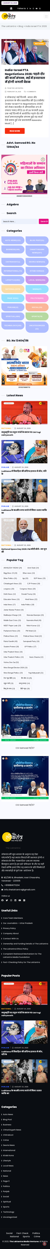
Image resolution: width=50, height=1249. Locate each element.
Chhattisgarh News (37, 251)
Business (13, 249)
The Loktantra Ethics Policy (15, 949)
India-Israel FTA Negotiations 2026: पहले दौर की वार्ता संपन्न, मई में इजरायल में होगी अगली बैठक (25, 76)
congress (9, 589)
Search (44, 221)
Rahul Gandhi (10, 641)
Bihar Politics (10, 578)
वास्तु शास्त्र (24, 683)
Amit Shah (33, 568)
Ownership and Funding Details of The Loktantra (25, 943)
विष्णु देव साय (9, 689)
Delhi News (10, 594)
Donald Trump (28, 594)
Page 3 (12, 298)
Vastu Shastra (36, 657)
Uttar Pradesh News (13, 652)
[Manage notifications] (44, 1244)
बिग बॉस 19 (26, 678)
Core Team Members (13, 918)
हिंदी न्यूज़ (25, 689)
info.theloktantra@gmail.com (19, 889)
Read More (15, 131)
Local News (37, 280)
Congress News (28, 589)
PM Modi (31, 631)
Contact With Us (11, 938)
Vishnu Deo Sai (11, 662)
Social (37, 307)
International (13, 271)
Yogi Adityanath (35, 673)
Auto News (13, 240)
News (37, 289)
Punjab (13, 307)
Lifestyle (13, 280)
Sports (37, 316)
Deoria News (37, 262)
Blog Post (37, 240)
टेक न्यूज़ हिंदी (10, 678)
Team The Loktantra (15, 88)
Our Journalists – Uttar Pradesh (18, 923)
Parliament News (12, 631)
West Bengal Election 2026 (15, 668)
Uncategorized (37, 327)
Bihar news (29, 573)
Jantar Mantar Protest (14, 610)
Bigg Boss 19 (10, 573)
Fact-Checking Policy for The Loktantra (21, 962)
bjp (25, 578)
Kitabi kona (37, 271)
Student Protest (11, 647)
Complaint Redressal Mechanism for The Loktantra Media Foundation (22, 955)
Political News (11, 636)
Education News (12, 599)
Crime (6, 1140)
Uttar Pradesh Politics (14, 657)
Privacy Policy (9, 928)
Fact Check (22, 1233)
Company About (11, 933)
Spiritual (13, 316)
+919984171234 (12, 885)
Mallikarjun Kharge (12, 615)
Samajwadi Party (31, 641)
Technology (13, 325)
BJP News (39, 578)
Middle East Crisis (12, 620)
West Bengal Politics (13, 673)
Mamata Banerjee (35, 615)
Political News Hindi (32, 636)
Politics (37, 298)
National (12, 289)
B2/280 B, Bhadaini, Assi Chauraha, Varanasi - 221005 (20, 879)
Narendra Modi (34, 620)
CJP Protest (33, 584)
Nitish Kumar (33, 626)
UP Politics (30, 647)
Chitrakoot (13, 262)
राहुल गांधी (8, 683)
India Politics (27, 605)
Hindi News (31, 599)
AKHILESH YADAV (13, 568)
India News (10, 605)
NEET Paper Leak (12, 626)
